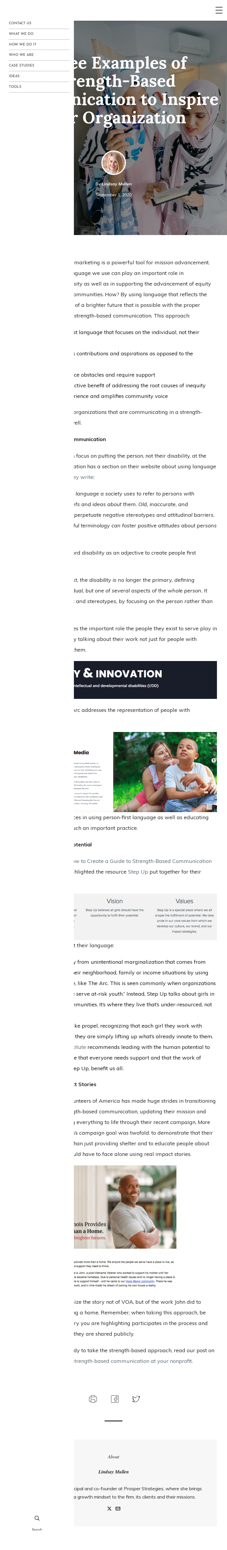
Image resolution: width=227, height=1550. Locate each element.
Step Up (138, 871)
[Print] (92, 1398)
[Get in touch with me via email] (118, 1509)
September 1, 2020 (113, 194)
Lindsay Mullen (117, 184)
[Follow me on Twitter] (109, 1509)
